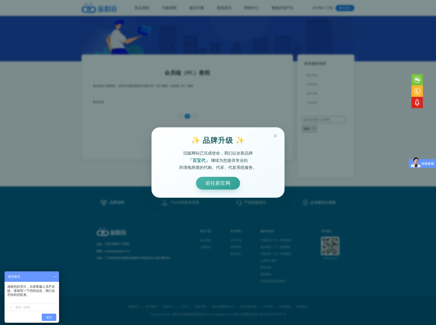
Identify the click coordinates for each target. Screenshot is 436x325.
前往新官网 (218, 183)
